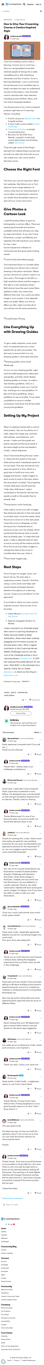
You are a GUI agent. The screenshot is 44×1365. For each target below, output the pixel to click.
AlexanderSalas (13, 738)
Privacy (16, 1360)
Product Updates (7, 1253)
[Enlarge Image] (22, 51)
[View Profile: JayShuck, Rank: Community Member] (4, 834)
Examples (4, 1271)
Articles (6, 11)
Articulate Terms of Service (10, 1349)
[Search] (24, 4)
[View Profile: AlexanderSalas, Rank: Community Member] (4, 740)
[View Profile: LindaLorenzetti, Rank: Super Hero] (6, 37)
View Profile (20, 713)
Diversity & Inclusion (8, 1318)
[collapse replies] (22, 737)
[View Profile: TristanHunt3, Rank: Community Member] (4, 977)
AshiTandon (11, 1039)
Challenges (5, 1241)
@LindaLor (8, 672)
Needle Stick (30, 118)
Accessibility (5, 1321)
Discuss (4, 1261)
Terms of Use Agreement (9, 1346)
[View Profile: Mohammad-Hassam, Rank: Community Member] (4, 781)
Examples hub (25, 658)
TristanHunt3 (12, 976)
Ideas (3, 1275)
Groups (3, 1278)
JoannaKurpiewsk (14, 926)
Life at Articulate (7, 1328)
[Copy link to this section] (6, 174)
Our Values (5, 1314)
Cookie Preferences (28, 1360)
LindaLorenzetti (16, 36)
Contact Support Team (9, 1299)
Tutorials (4, 1235)
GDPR (3, 1343)
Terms (9, 1360)
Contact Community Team (10, 1296)
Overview (4, 1336)
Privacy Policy (6, 1339)
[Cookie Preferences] (3, 1361)
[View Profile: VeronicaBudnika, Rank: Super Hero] (4, 908)
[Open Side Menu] (3, 4)
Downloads (5, 1268)
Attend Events (6, 1281)
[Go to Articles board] (6, 721)
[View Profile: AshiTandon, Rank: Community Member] (4, 1040)
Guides (3, 1231)
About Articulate (6, 1308)
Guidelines (5, 1293)
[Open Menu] (40, 11)
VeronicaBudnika (13, 906)
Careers (4, 1324)
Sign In (38, 4)
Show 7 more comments (13, 1198)
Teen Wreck (19, 143)
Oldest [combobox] (37, 732)
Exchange (4, 1265)
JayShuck (11, 832)
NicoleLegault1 (12, 1075)
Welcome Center (7, 1289)
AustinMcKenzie (13, 1120)
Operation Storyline (17, 129)
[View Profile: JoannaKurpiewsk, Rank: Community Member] (4, 927)
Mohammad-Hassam (15, 780)
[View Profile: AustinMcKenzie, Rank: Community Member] (4, 1121)
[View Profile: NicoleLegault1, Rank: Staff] (4, 1077)
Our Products (5, 1311)
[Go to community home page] (14, 4)
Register (30, 4)
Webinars (4, 1238)
